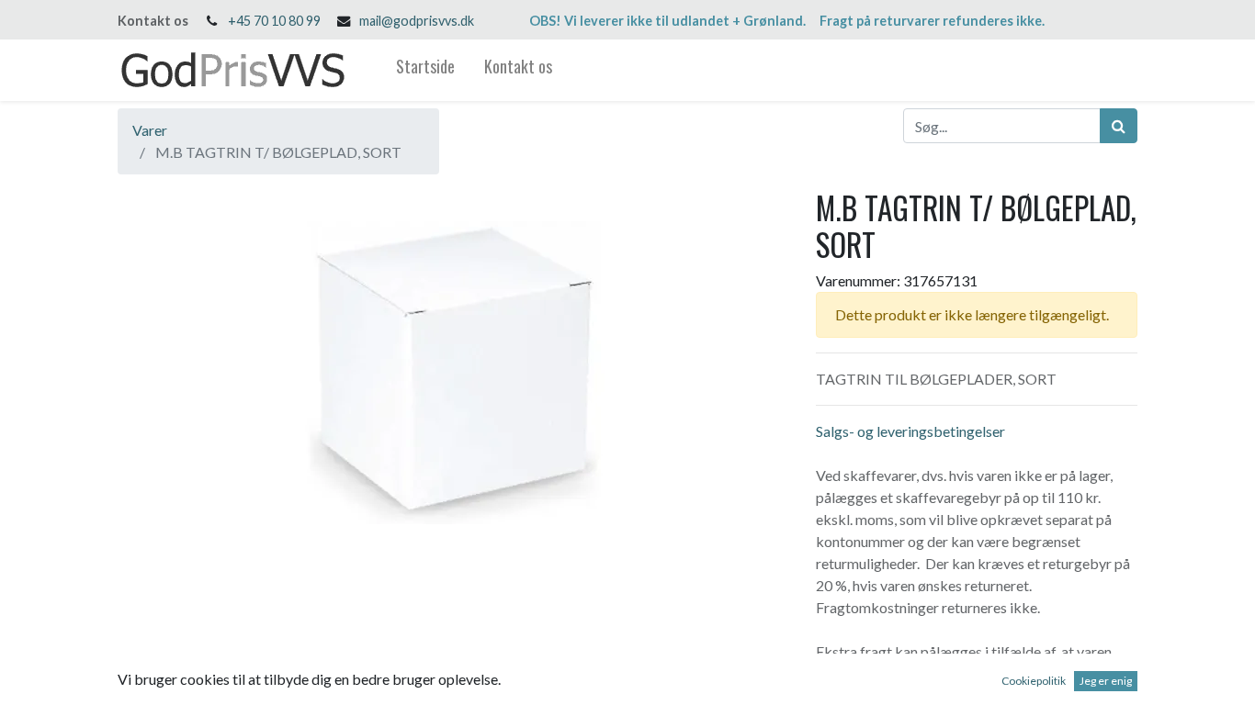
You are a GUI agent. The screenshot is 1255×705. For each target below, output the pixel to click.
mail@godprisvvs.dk (416, 20)
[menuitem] (425, 70)
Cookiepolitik (1033, 681)
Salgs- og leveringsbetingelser (910, 431)
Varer (149, 130)
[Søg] (1118, 125)
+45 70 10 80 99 (274, 20)
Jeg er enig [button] (1106, 681)
